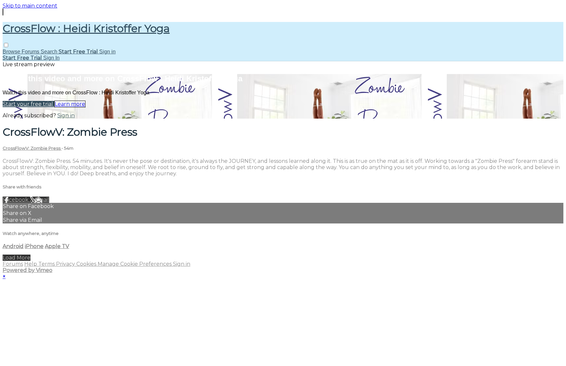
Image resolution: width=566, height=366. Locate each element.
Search (50, 51)
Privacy (66, 264)
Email (42, 200)
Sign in (107, 51)
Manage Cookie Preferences (135, 264)
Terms (47, 264)
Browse (12, 51)
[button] (6, 45)
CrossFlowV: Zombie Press (32, 148)
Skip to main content (30, 6)
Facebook (16, 200)
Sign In (51, 58)
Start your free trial (28, 104)
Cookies (87, 264)
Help (31, 264)
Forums (31, 51)
